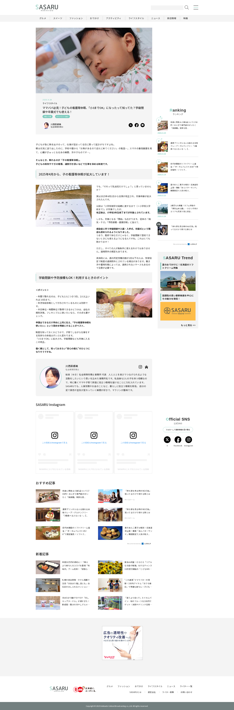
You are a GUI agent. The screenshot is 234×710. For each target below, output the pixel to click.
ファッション (124, 686)
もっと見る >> (188, 325)
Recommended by (134, 543)
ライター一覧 (186, 686)
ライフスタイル (155, 686)
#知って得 (47, 116)
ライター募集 (168, 692)
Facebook (178, 445)
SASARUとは (135, 692)
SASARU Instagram (50, 404)
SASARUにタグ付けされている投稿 (55, 469)
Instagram (188, 445)
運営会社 (152, 692)
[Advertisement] (178, 45)
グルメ (110, 686)
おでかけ (139, 686)
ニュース (171, 686)
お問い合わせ (186, 692)
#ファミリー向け (62, 116)
